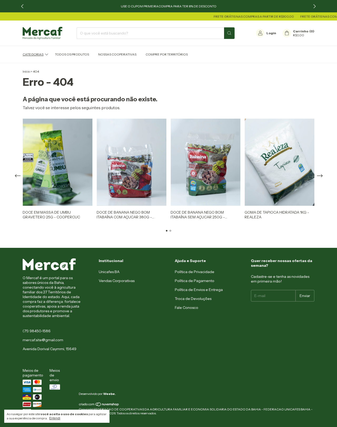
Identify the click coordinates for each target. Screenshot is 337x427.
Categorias (33, 54)
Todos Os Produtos (72, 54)
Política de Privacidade (194, 271)
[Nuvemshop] (99, 405)
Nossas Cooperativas (117, 54)
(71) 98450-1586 (37, 331)
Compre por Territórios (167, 54)
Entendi (54, 418)
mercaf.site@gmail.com (43, 340)
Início (26, 71)
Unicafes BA (109, 271)
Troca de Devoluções (193, 298)
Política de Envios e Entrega (199, 289)
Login (271, 33)
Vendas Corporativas (117, 280)
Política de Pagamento (194, 280)
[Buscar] (229, 33)
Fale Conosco (186, 307)
